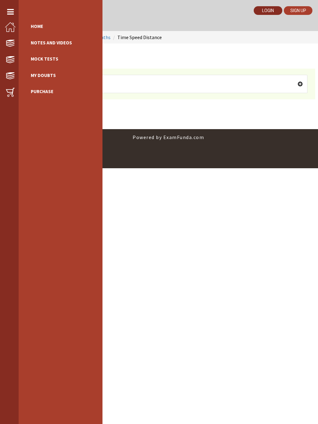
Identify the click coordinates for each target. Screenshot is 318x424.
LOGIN (268, 10)
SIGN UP (298, 10)
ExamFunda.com (183, 137)
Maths (104, 37)
